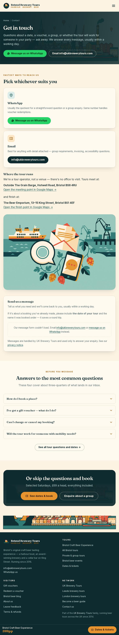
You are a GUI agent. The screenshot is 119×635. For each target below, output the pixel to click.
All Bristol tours (70, 550)
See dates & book (41, 495)
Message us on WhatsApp (27, 53)
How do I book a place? (22, 398)
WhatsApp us (10, 572)
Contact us (68, 606)
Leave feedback (12, 606)
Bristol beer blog (12, 596)
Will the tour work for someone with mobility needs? (41, 433)
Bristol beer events (72, 560)
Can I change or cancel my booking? (31, 422)
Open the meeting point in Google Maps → (29, 189)
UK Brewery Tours (72, 585)
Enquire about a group (79, 495)
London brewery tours (74, 596)
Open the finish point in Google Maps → (28, 207)
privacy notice (15, 345)
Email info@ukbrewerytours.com (72, 53)
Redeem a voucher (13, 590)
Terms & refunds (12, 611)
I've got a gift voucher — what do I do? (31, 410)
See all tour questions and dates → (59, 447)
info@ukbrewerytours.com (28, 159)
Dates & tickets (70, 565)
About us (8, 601)
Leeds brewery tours (73, 590)
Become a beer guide (73, 601)
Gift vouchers (10, 585)
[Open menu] (113, 5)
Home (6, 20)
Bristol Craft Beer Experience (77, 545)
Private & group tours (73, 555)
